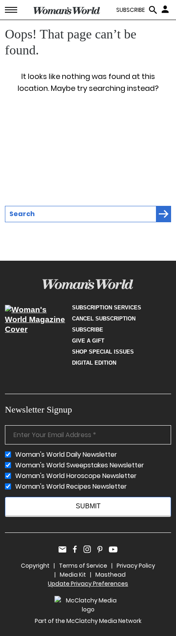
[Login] (166, 9)
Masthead (110, 575)
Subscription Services (106, 307)
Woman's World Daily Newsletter (66, 454)
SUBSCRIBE (130, 10)
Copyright (35, 566)
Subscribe (87, 330)
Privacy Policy (136, 566)
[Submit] (163, 214)
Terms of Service (83, 566)
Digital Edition (94, 363)
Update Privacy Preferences (88, 584)
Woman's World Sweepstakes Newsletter (79, 465)
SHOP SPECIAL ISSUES (103, 352)
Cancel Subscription (103, 319)
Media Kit (73, 575)
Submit (88, 506)
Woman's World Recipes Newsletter (71, 486)
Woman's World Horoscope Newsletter (76, 475)
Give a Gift (88, 341)
